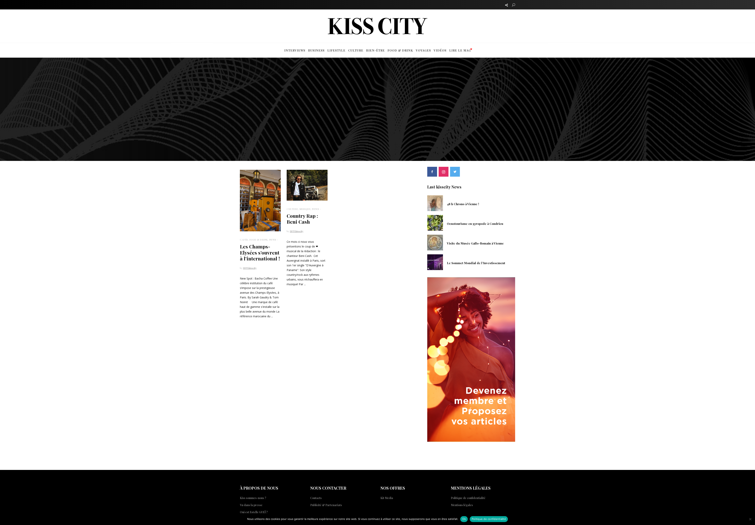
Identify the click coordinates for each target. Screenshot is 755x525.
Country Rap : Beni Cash (302, 218)
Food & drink (258, 239)
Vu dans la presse (251, 505)
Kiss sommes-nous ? (253, 498)
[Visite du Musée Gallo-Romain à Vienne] (435, 242)
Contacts (316, 498)
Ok (464, 518)
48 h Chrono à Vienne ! (463, 204)
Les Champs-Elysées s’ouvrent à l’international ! (260, 252)
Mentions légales (462, 505)
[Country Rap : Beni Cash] (307, 185)
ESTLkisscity (250, 267)
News (272, 239)
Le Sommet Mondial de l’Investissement (476, 263)
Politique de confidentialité (468, 498)
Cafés (244, 239)
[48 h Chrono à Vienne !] (435, 202)
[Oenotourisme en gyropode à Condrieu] (435, 222)
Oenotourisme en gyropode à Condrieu (475, 224)
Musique (305, 208)
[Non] (750, 519)
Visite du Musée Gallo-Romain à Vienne (475, 243)
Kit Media (386, 498)
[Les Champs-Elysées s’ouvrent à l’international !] (260, 200)
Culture (292, 208)
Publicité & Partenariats (326, 505)
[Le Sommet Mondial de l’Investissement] (435, 261)
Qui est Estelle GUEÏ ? (254, 512)
